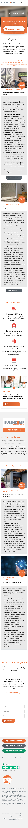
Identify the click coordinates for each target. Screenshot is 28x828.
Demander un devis (12, 404)
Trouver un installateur (15, 745)
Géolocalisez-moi (13, 692)
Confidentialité (18, 757)
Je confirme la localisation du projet (14, 28)
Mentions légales (5, 757)
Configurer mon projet (15, 740)
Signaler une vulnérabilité (16, 816)
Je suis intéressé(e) (13, 177)
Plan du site (4, 816)
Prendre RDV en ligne (15, 750)
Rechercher (10, 720)
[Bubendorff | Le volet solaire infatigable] (8, 2)
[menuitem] (7, 757)
